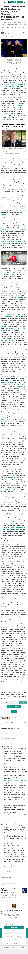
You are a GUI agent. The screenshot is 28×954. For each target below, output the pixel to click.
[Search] (25, 884)
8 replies (8, 871)
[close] (24, 904)
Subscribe (19, 2)
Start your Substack (10, 947)
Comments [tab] (4, 733)
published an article (13, 477)
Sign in (25, 2)
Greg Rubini (7, 746)
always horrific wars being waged (11, 627)
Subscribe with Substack (15, 933)
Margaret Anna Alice (9, 824)
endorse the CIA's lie (7, 340)
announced (17, 297)
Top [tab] (3, 885)
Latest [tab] (6, 885)
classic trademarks (6, 348)
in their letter (22, 163)
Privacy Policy (16, 939)
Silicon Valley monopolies (15, 105)
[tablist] (7, 733)
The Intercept (8, 229)
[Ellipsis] (26, 746)
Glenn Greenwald (9, 32)
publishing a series (19, 82)
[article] (14, 893)
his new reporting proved (18, 386)
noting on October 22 (9, 489)
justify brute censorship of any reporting (12, 272)
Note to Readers (6, 901)
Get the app (21, 947)
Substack (7, 951)
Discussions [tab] (12, 885)
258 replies (8, 819)
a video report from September (11, 316)
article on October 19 (7, 115)
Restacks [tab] (11, 733)
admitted (3, 419)
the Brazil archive (9, 357)
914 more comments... (6, 877)
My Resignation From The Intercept (8, 889)
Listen (24, 32)
